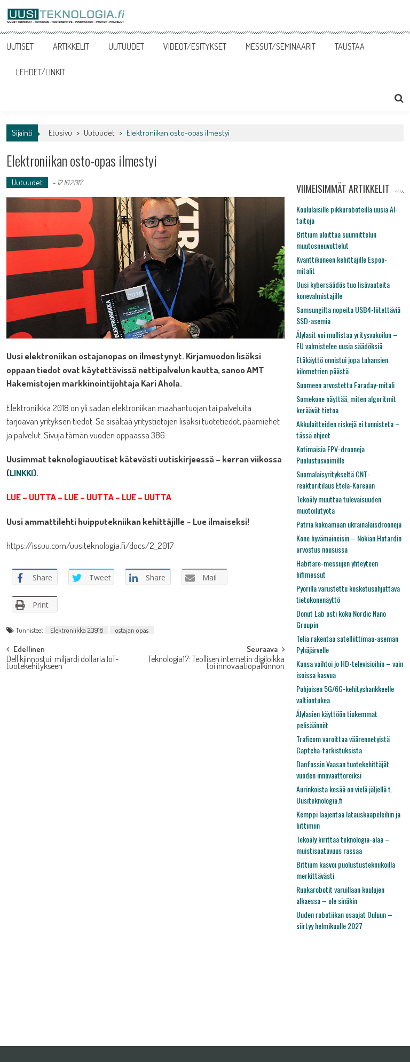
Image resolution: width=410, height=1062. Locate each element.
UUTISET (20, 46)
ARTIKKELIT (71, 46)
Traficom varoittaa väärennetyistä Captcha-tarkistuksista (343, 744)
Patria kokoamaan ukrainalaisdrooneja (348, 524)
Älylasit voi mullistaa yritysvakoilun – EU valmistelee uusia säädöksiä (347, 340)
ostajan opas (131, 630)
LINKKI (21, 472)
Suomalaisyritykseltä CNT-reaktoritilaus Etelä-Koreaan (335, 479)
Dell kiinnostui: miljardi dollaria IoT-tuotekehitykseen (62, 663)
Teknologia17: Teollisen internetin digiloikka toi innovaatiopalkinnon (216, 663)
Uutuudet (99, 133)
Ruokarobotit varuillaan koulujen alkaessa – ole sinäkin (340, 895)
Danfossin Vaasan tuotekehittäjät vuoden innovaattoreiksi (342, 769)
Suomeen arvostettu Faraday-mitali (345, 384)
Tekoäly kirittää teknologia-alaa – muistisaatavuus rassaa (343, 844)
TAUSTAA (350, 46)
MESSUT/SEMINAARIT (281, 46)
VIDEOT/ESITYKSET (194, 46)
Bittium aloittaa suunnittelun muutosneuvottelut (336, 240)
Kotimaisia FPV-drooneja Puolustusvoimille (330, 454)
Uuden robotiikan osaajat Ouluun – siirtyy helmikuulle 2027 (344, 920)
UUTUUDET (126, 46)
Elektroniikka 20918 (76, 630)
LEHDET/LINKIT (40, 72)
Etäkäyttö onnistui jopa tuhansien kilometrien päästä (342, 365)
